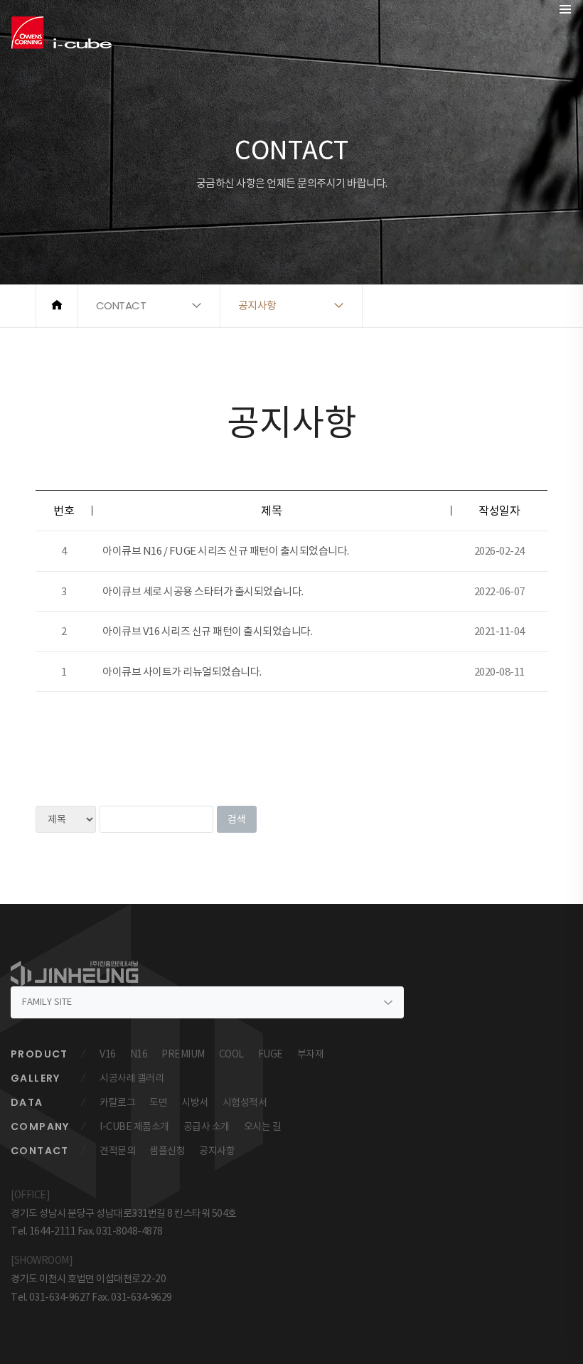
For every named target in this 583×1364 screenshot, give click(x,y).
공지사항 (217, 1150)
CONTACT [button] (121, 305)
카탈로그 (117, 1102)
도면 (158, 1102)
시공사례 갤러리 (132, 1078)
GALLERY (35, 1078)
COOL (231, 1054)
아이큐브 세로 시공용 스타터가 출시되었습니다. (203, 591)
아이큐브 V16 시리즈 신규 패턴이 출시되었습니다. (207, 631)
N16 (139, 1054)
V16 (108, 1054)
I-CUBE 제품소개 (134, 1126)
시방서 (194, 1102)
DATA (27, 1102)
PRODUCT (39, 1054)
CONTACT (40, 1151)
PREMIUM (183, 1054)
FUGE (270, 1054)
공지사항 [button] (257, 305)
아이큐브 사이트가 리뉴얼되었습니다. (182, 671)
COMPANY (40, 1126)
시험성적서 (245, 1102)
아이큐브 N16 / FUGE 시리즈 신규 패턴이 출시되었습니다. (225, 551)
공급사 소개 (206, 1126)
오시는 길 (263, 1126)
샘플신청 (167, 1150)
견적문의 (117, 1150)
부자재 (310, 1054)
